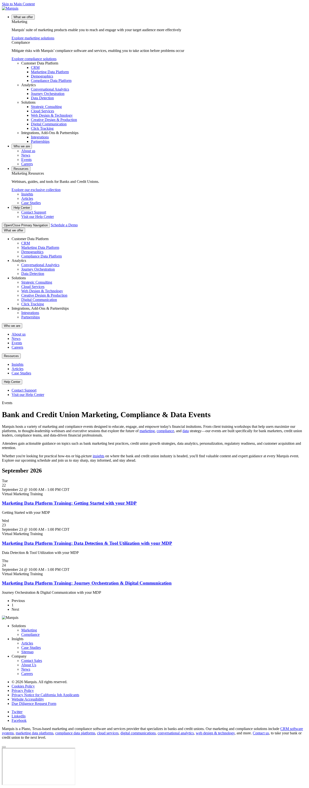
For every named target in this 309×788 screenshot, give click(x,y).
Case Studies (31, 203)
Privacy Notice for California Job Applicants (45, 695)
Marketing (29, 630)
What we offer (23, 17)
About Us (28, 665)
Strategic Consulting (46, 107)
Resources (21, 169)
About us (28, 151)
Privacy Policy (23, 690)
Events (26, 160)
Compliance (30, 634)
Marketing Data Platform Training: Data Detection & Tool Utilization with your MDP (87, 543)
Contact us (261, 733)
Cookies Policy (23, 686)
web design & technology (215, 733)
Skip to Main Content (18, 4)
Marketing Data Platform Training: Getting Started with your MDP (69, 503)
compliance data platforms (75, 733)
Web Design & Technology (52, 115)
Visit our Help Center (37, 217)
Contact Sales (31, 661)
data (186, 431)
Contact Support (33, 212)
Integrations (40, 137)
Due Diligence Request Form (34, 704)
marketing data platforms (34, 733)
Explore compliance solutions (34, 59)
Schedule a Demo (64, 225)
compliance (165, 431)
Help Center (22, 207)
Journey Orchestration (47, 94)
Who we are (22, 146)
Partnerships (40, 141)
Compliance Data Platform (51, 81)
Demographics (42, 76)
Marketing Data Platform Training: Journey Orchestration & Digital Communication (87, 583)
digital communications (138, 733)
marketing (147, 431)
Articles (27, 198)
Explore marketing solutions (33, 38)
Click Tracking (42, 128)
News (25, 155)
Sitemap (27, 652)
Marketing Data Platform (50, 72)
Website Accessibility (28, 699)
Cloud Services (42, 111)
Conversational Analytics (50, 89)
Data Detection (42, 98)
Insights (27, 194)
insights (98, 456)
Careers (27, 164)
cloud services (108, 733)
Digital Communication (49, 124)
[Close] (4, 747)
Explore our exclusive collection (36, 190)
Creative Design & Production (54, 120)
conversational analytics (176, 733)
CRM (35, 67)
